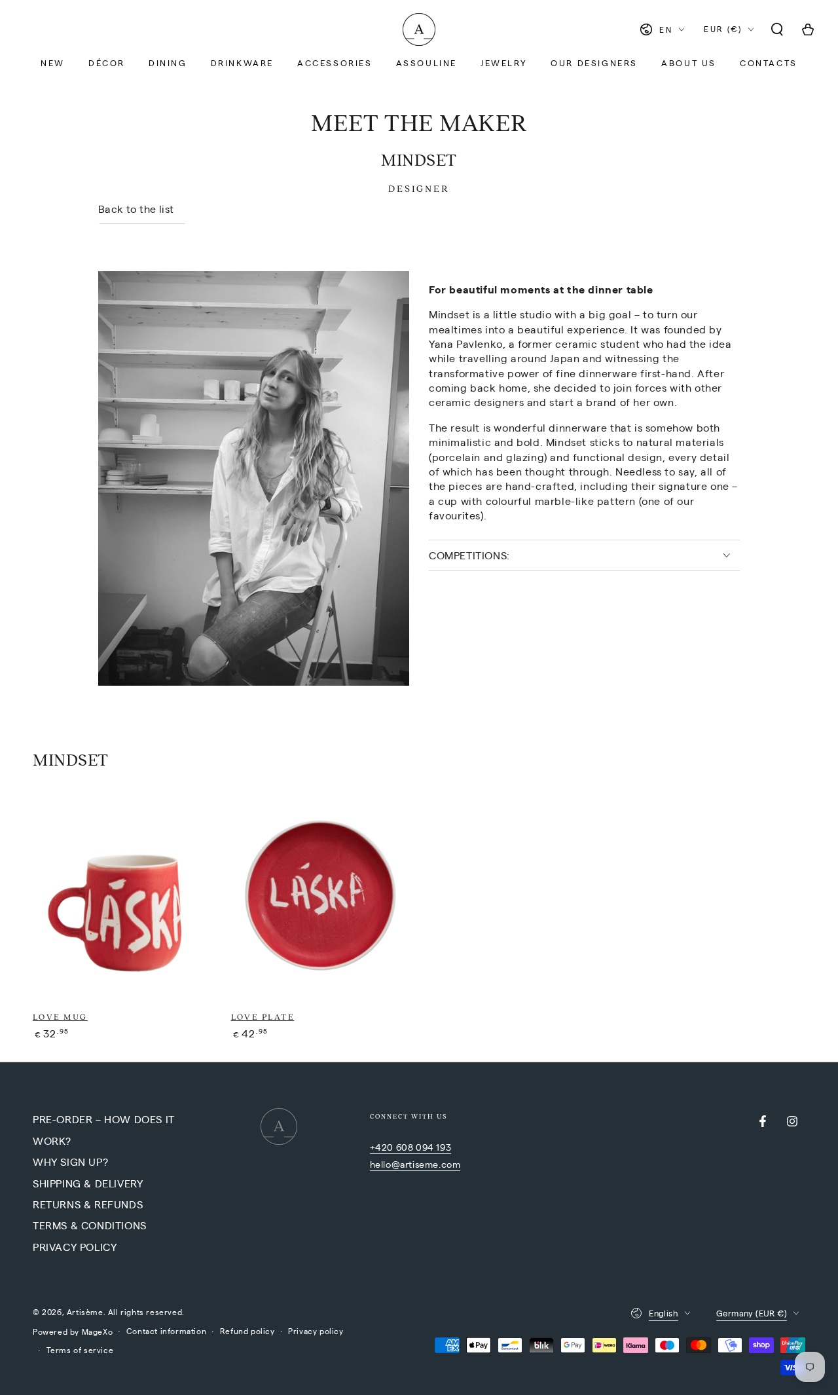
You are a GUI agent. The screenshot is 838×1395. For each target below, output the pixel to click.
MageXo (97, 1331)
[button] (777, 29)
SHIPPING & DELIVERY (88, 1183)
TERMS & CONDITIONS (90, 1225)
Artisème (85, 1312)
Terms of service (80, 1350)
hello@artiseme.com (415, 1164)
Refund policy (247, 1331)
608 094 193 (424, 1147)
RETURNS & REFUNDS (88, 1204)
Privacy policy (315, 1331)
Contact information (166, 1331)
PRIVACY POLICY (75, 1247)
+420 (383, 1147)
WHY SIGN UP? (70, 1161)
